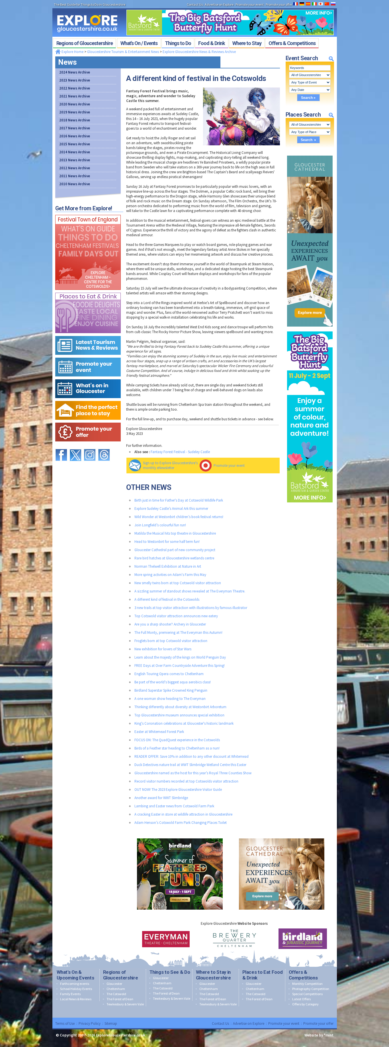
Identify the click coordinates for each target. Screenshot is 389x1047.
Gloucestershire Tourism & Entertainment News (123, 51)
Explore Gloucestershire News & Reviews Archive (199, 51)
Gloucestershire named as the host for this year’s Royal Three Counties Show (192, 773)
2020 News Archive (74, 104)
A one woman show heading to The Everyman (170, 698)
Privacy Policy (90, 1023)
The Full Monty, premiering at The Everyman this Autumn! (178, 632)
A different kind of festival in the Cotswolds (166, 599)
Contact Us (220, 1023)
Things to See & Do (170, 972)
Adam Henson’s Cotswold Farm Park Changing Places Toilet (180, 822)
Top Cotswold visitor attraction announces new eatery (176, 616)
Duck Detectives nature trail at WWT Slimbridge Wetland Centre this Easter (190, 764)
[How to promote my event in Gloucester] (88, 356)
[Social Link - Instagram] (90, 446)
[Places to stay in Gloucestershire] (88, 399)
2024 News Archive (74, 72)
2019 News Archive (74, 112)
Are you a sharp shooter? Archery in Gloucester (170, 624)
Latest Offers (301, 999)
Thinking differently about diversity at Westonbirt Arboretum (180, 706)
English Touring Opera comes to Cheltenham (169, 673)
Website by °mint (318, 1035)
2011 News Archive (74, 176)
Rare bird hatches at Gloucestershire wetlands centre (174, 558)
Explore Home (72, 51)
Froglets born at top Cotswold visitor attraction (170, 640)
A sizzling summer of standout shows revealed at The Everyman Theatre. (189, 591)
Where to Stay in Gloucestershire (213, 975)
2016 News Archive (74, 136)
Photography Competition (310, 989)
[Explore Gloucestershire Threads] (104, 446)
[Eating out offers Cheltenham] (88, 421)
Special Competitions (307, 994)
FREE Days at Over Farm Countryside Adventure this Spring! (179, 665)
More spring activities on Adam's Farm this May (170, 574)
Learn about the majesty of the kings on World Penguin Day (180, 657)
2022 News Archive (74, 88)
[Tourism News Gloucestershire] (88, 334)
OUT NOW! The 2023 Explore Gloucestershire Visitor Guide (178, 789)
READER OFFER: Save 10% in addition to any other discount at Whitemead (191, 756)
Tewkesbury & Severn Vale (125, 1004)
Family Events (70, 994)
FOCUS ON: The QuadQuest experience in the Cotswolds (177, 740)
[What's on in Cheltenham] (88, 213)
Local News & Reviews (75, 999)
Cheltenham (116, 989)
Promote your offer (318, 1023)
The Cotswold (116, 994)
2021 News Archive (74, 96)
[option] (146, 938)
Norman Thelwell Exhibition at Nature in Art (167, 566)
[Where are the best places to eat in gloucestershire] (88, 291)
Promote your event (229, 465)
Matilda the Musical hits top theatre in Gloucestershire (175, 533)
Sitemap (111, 1023)
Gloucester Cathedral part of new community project (174, 549)
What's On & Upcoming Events (75, 975)
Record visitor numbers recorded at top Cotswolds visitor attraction (186, 781)
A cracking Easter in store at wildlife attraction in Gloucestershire (183, 814)
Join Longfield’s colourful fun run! (160, 525)
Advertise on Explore (248, 1023)
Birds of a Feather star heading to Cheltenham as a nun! (177, 748)
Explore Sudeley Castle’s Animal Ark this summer (171, 508)
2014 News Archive (74, 152)
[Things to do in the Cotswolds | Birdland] (180, 837)
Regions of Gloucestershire (120, 975)
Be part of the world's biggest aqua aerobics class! (172, 682)
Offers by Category (305, 1004)
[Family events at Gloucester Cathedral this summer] (310, 154)
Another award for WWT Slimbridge (161, 797)
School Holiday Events (76, 989)
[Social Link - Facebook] (61, 446)
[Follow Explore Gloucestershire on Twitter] (75, 446)
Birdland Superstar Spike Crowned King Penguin (170, 690)
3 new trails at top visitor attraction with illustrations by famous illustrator (190, 607)
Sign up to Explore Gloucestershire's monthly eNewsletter (170, 465)
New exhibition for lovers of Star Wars (162, 649)
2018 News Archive (74, 120)
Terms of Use (65, 1023)
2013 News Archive (74, 160)
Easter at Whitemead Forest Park (159, 731)
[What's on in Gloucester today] (88, 378)
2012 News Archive (74, 168)
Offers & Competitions (303, 975)
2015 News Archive (74, 144)
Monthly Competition (307, 983)
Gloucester (114, 983)
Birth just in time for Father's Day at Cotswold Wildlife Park (178, 500)
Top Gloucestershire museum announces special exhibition (179, 715)
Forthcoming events (74, 983)
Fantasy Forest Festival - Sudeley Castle (180, 451)
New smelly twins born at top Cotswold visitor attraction (177, 582)
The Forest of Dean (120, 999)
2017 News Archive (74, 128)
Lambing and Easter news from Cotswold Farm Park (174, 806)
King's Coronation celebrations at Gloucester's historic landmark (184, 723)
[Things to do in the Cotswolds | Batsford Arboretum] (230, 8)
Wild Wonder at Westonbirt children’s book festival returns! (178, 516)
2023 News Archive (74, 80)
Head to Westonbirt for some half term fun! (167, 541)
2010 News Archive (74, 184)
